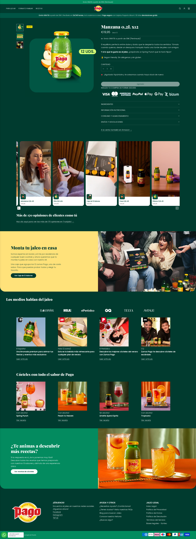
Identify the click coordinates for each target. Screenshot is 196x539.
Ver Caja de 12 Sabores (23, 275)
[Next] (177, 208)
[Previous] (18, 208)
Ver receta (21, 420)
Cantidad (105, 64)
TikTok (55, 518)
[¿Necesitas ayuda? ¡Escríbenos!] (4, 535)
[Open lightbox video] (30, 173)
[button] (27, 60)
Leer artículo (22, 359)
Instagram (58, 515)
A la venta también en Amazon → (116, 130)
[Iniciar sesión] (184, 8)
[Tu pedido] (189, 8)
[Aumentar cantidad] (111, 69)
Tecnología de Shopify (29, 535)
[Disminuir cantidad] (103, 69)
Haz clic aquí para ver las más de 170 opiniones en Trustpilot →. (45, 221)
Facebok (57, 512)
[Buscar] (180, 8)
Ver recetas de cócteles (24, 471)
